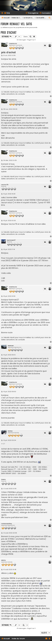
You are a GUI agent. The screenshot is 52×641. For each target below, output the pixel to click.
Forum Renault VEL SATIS (16, 24)
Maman (11, 345)
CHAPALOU (13, 43)
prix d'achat (8, 32)
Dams (3, 479)
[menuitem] (7, 13)
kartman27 (11, 240)
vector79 (4, 185)
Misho (3, 560)
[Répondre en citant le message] (45, 45)
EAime (10, 431)
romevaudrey (6, 523)
